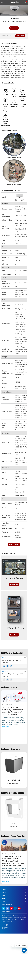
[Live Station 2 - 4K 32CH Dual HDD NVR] (14, 765)
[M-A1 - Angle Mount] (14, 808)
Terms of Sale (5, 924)
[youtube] (11, 908)
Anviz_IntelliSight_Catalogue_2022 (12, 674)
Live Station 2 (14, 780)
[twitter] (3, 908)
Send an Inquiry (14, 544)
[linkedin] (15, 908)
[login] (25, 2)
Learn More (14, 584)
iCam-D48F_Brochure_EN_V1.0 (11, 660)
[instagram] (19, 908)
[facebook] (7, 908)
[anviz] (14, 2)
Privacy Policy (5, 927)
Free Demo (14, 28)
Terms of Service (6, 926)
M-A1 (14, 823)
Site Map (4, 929)
